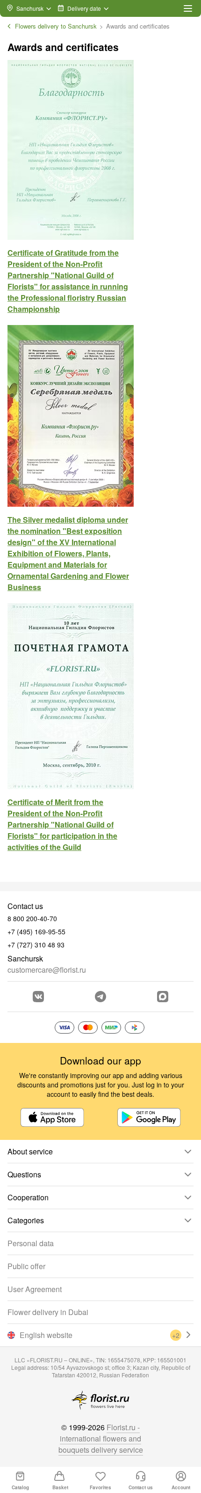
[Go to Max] (162, 996)
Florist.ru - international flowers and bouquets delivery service (100, 1438)
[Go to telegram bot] (100, 996)
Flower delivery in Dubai (47, 1312)
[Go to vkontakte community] (38, 996)
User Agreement (34, 1289)
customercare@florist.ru (46, 969)
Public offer (26, 1266)
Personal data (30, 1243)
